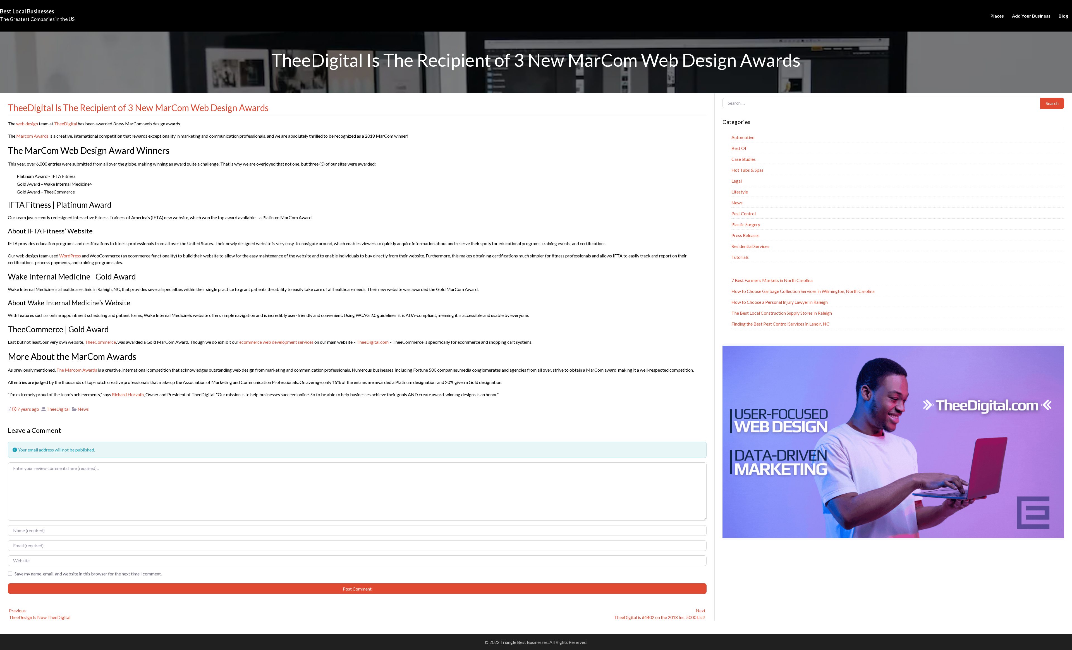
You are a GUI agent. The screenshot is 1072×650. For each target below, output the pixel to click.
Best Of (738, 148)
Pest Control (743, 213)
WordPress (70, 255)
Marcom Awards (32, 135)
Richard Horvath (128, 394)
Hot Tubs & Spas (747, 170)
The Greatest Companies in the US (37, 19)
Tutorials (740, 257)
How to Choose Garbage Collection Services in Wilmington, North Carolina (803, 291)
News (83, 409)
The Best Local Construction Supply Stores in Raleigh (781, 313)
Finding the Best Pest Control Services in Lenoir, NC (780, 323)
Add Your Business (1031, 15)
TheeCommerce (100, 342)
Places (997, 15)
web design (27, 123)
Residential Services (750, 246)
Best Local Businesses (27, 11)
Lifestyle (739, 191)
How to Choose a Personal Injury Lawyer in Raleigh (779, 302)
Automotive (742, 137)
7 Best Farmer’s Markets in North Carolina (772, 280)
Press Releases (745, 235)
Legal (736, 180)
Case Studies (743, 159)
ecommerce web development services (276, 342)
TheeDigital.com (372, 342)
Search (1052, 103)
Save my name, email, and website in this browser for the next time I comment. (88, 573)
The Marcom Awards (76, 369)
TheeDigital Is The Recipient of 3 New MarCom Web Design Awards (138, 107)
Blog (1063, 15)
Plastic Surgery (745, 224)
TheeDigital (65, 123)
